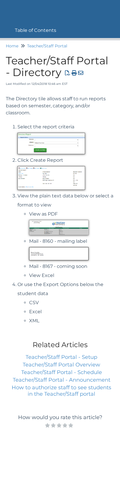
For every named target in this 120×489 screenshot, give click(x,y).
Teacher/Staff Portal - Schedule (61, 372)
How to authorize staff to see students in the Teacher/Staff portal (61, 390)
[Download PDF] (67, 73)
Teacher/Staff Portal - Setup (61, 357)
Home (12, 46)
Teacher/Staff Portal (47, 46)
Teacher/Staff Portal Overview (61, 364)
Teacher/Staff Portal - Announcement (61, 380)
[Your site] (7, 8)
